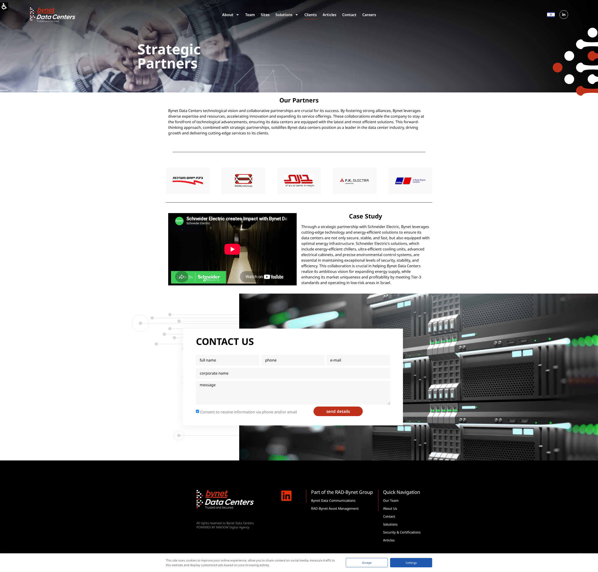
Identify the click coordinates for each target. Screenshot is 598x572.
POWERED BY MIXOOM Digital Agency (222, 527)
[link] (563, 14)
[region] (299, 180)
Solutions (283, 14)
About (227, 14)
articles (329, 14)
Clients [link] (310, 15)
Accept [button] (366, 563)
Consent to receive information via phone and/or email (248, 411)
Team (250, 14)
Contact (349, 14)
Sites (265, 14)
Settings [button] (411, 563)
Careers (369, 14)
